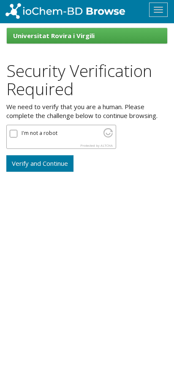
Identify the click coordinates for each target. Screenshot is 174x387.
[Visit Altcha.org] (108, 135)
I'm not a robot (39, 133)
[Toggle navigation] (158, 10)
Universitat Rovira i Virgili (54, 35)
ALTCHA (107, 145)
